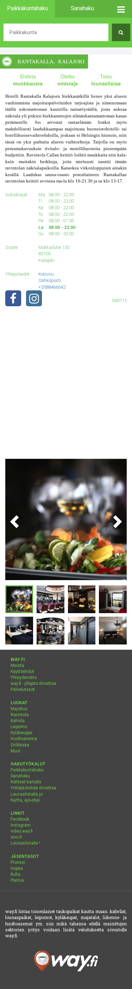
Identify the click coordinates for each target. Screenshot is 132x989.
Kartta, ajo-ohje (25, 800)
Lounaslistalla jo (27, 794)
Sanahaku (20, 775)
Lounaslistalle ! (25, 843)
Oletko (67, 80)
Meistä (17, 665)
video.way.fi (22, 831)
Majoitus (19, 708)
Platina (17, 880)
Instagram (21, 825)
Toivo (106, 80)
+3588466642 (51, 287)
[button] (121, 9)
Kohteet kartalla (26, 781)
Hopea (17, 868)
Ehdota (28, 80)
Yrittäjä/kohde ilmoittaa (33, 787)
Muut (15, 751)
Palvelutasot (23, 689)
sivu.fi (16, 837)
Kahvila (18, 720)
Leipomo (19, 726)
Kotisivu (46, 274)
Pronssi (18, 862)
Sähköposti (49, 280)
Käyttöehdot (22, 671)
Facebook (20, 819)
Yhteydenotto (24, 677)
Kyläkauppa (21, 732)
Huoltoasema (24, 738)
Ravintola (20, 714)
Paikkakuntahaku (27, 770)
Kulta (15, 874)
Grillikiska (20, 745)
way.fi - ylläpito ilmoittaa (33, 683)
